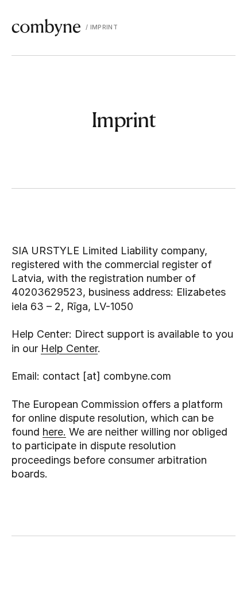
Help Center (69, 348)
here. (54, 432)
